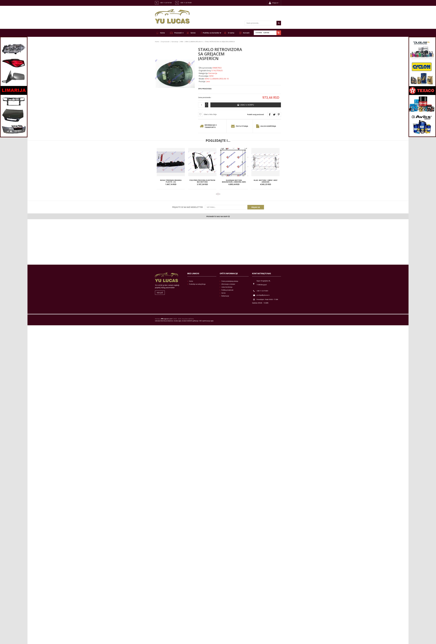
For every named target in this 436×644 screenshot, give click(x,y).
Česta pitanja (242, 126)
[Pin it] (278, 114)
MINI (181, 42)
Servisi (193, 33)
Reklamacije (225, 296)
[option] (171, 168)
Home (162, 33)
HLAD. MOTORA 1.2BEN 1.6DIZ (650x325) (265, 181)
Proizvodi (178, 33)
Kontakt (246, 33)
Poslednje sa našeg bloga (197, 284)
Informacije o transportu (211, 126)
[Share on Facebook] (269, 114)
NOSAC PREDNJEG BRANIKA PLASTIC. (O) (171, 181)
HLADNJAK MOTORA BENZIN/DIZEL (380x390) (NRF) (234, 181)
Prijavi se (255, 207)
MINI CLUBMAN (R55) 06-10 (194, 42)
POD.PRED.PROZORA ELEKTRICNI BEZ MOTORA (202, 181)
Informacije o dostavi (228, 284)
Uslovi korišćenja (268, 126)
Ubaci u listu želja (210, 114)
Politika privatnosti (227, 290)
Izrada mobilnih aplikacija (190, 321)
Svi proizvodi (165, 42)
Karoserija (175, 42)
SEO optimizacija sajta (206, 321)
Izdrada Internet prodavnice (164, 321)
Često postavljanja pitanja (229, 281)
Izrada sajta (177, 321)
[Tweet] (274, 114)
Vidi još (160, 293)
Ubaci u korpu (246, 105)
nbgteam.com (167, 319)
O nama (230, 33)
